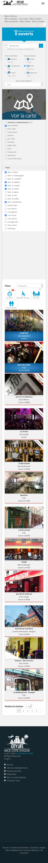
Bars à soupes (13, 185)
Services (13, 59)
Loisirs (12, 73)
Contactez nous (13, 780)
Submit (41, 46)
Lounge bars (12, 222)
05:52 (20, 122)
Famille (36, 297)
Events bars (12, 205)
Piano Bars (12, 225)
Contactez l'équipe (38, 847)
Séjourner (33, 73)
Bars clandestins (14, 202)
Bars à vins (12, 195)
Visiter (31, 59)
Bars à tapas (12, 192)
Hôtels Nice (11, 774)
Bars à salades (13, 182)
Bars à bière (12, 172)
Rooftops (11, 228)
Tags (7, 167)
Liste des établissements (17, 767)
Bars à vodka (13, 198)
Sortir (31, 66)
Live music (12, 215)
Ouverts (9, 294)
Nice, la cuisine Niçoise (16, 777)
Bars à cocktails (14, 179)
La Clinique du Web (25, 753)
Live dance (12, 208)
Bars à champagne (15, 175)
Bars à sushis (13, 188)
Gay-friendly (11, 307)
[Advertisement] (20, 260)
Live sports (12, 218)
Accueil (10, 764)
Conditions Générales (19, 847)
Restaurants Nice (14, 771)
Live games (12, 212)
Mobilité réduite (23, 297)
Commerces (15, 66)
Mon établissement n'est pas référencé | (23, 850)
